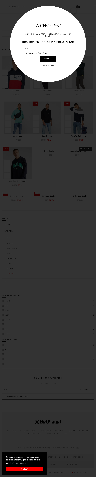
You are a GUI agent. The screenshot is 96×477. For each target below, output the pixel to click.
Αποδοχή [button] (24, 469)
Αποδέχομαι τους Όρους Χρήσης (37, 53)
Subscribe (47, 59)
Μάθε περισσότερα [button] (18, 463)
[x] (73, 11)
